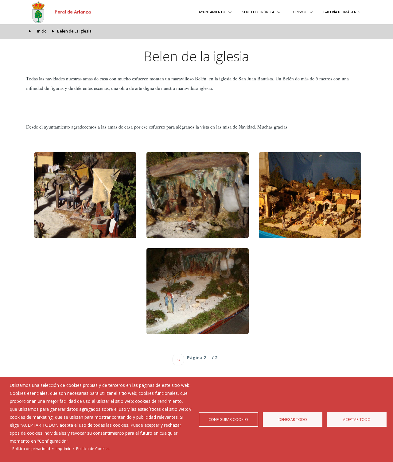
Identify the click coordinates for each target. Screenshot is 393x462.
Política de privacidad (31, 448)
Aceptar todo (357, 419)
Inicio (42, 31)
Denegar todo (292, 419)
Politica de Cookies (93, 448)
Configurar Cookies (228, 419)
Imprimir (63, 448)
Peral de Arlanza (73, 12)
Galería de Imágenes (341, 12)
